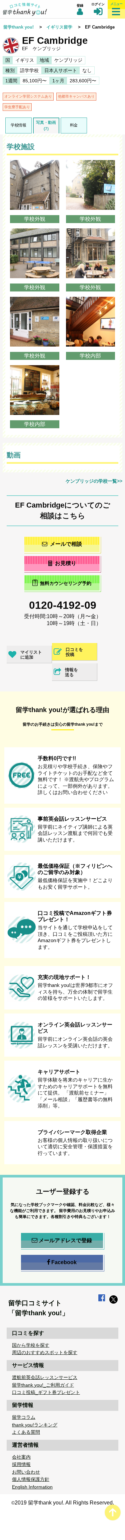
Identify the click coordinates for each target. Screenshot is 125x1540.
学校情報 (18, 125)
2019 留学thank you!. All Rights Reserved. (64, 1502)
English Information (32, 1487)
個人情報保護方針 (30, 1479)
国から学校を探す (30, 1345)
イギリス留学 (59, 27)
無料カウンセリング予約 (65, 583)
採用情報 (21, 1464)
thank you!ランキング (34, 1424)
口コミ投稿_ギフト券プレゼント (46, 1392)
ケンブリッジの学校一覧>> (94, 481)
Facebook (64, 1262)
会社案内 (21, 1457)
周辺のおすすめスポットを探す (44, 1352)
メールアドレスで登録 (65, 1240)
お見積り (65, 563)
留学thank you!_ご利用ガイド (43, 1385)
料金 (74, 125)
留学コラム (23, 1417)
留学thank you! (18, 27)
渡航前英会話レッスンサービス (44, 1377)
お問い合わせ (26, 1472)
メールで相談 (66, 544)
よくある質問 (26, 1432)
